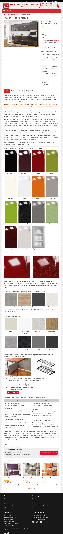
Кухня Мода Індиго (10, 478)
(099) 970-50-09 (38, 517)
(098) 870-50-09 (38, 515)
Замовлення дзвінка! (45, 7)
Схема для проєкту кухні (51, 42)
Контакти (6, 509)
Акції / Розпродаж (9, 505)
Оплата (34, 507)
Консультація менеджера (51, 40)
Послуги (6, 501)
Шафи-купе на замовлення (11, 523)
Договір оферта (8, 503)
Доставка (35, 509)
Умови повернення (37, 503)
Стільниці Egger (8, 519)
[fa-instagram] (37, 522)
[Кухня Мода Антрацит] (21, 33)
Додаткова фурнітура (10, 517)
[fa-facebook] (41, 522)
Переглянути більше (12, 392)
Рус (40, 1)
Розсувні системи (9, 525)
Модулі (13, 91)
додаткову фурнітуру (42, 119)
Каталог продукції (9, 521)
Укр (43, 1)
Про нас (6, 499)
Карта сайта (30, 529)
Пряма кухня (16, 447)
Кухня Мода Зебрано (29, 478)
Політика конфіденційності (39, 505)
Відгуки (6, 507)
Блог (33, 499)
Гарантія (34, 501)
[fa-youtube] (33, 522)
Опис (6, 91)
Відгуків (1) (29, 91)
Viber (47, 515)
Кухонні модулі (8, 515)
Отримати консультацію (49, 453)
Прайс (21, 91)
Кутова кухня (8, 447)
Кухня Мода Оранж (48, 478)
